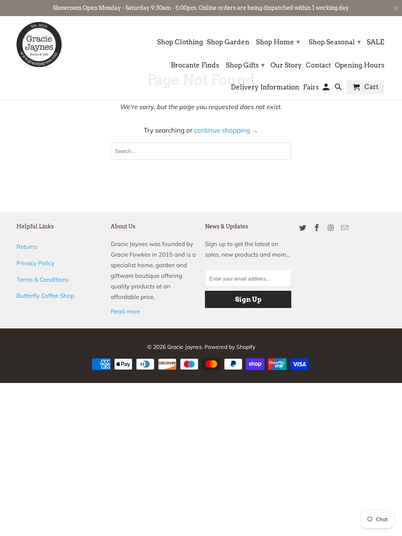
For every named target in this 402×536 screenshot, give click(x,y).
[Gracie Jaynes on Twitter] (303, 227)
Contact (318, 65)
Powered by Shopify (230, 346)
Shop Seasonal (335, 42)
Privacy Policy (35, 263)
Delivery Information (265, 87)
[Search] (339, 88)
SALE (375, 42)
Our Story (286, 65)
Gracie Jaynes (184, 346)
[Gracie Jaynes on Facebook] (317, 227)
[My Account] (327, 88)
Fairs (311, 87)
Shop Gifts (245, 65)
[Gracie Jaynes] (39, 44)
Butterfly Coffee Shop (45, 295)
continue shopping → (226, 130)
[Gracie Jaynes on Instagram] (331, 227)
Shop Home (278, 42)
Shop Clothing (180, 42)
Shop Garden (228, 42)
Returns (26, 246)
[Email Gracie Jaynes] (345, 227)
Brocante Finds (195, 65)
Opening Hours (359, 65)
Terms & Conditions (42, 279)
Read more (125, 311)
